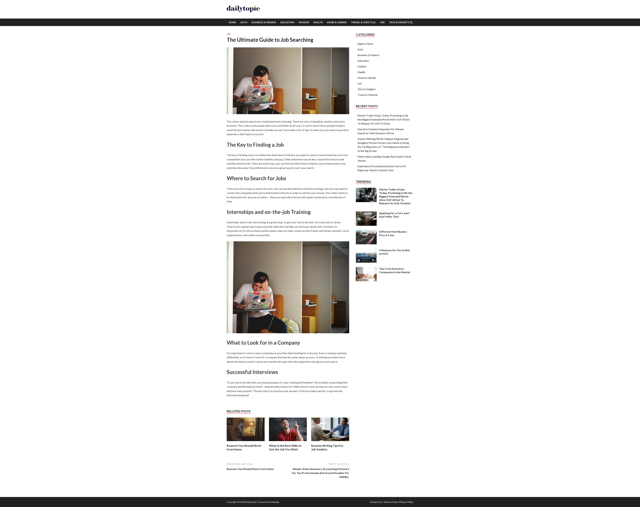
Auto (243, 22)
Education (287, 22)
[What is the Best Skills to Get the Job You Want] (288, 441)
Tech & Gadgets (399, 22)
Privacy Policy (406, 501)
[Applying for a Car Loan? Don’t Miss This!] (366, 213)
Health (318, 22)
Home (232, 22)
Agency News (365, 43)
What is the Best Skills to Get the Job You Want (285, 447)
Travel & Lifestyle (363, 22)
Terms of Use (390, 501)
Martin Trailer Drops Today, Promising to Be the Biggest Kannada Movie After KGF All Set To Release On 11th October (384, 119)
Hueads (275, 501)
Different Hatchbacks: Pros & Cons (393, 233)
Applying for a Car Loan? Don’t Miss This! (394, 214)
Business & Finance (264, 22)
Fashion (304, 22)
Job (382, 22)
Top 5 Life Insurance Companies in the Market (394, 270)
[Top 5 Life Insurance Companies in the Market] (366, 269)
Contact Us (376, 501)
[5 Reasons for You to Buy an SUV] (366, 250)
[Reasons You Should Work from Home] (246, 441)
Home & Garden (337, 22)
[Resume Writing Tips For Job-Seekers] (330, 441)
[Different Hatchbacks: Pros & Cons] (366, 231)
